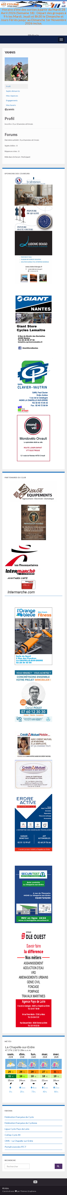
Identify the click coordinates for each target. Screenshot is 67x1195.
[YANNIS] (16, 70)
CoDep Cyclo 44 (12, 1135)
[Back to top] (60, 1188)
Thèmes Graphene (28, 1191)
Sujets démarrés (13, 91)
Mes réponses (12, 96)
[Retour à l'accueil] (33, 18)
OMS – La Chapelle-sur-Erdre (19, 1140)
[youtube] (35, 1181)
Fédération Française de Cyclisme (21, 1123)
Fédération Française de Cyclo (19, 1117)
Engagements (12, 100)
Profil (8, 86)
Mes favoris (11, 105)
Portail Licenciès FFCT (15, 1146)
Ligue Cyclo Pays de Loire (17, 1129)
